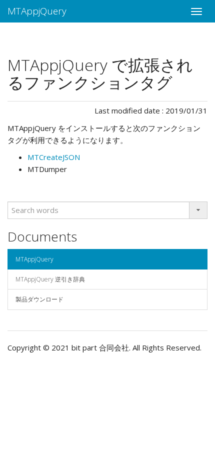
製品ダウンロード (40, 299)
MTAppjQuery (37, 11)
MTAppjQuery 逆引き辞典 (50, 279)
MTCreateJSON (54, 157)
